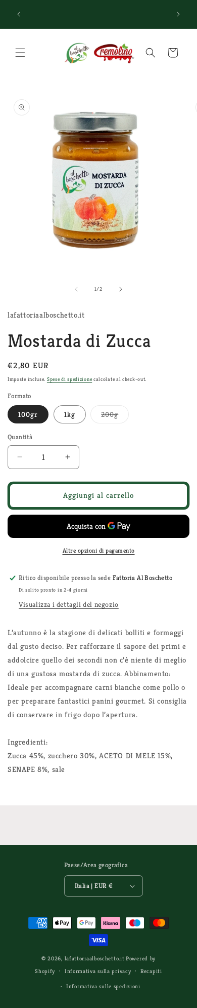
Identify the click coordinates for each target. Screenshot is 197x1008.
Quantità (20, 437)
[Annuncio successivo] (178, 14)
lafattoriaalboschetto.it (95, 958)
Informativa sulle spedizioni (103, 986)
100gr (28, 414)
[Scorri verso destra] (121, 289)
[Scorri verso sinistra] (76, 289)
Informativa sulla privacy (98, 971)
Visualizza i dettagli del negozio (69, 604)
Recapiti (151, 971)
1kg (69, 414)
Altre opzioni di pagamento (99, 550)
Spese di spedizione (69, 379)
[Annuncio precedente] (19, 14)
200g (115, 416)
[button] (20, 53)
